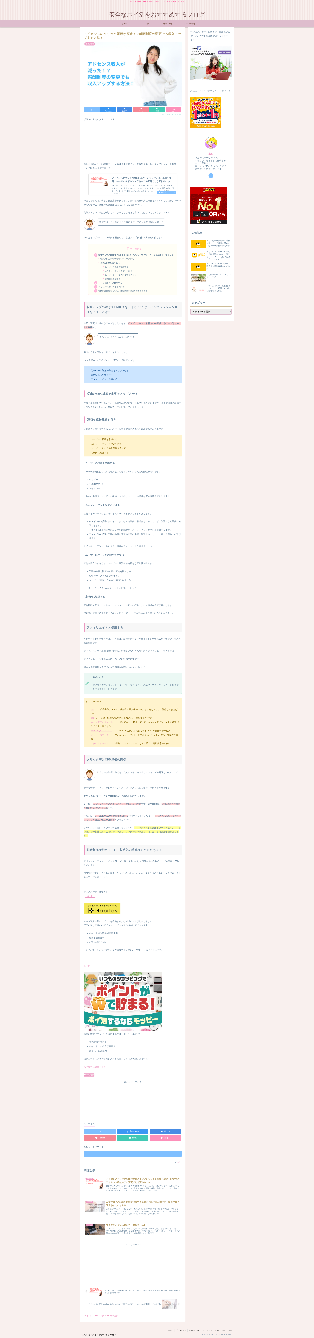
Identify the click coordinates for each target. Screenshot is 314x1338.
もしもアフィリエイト (102, 722)
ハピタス (90, 896)
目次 (130, 248)
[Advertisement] (133, 141)
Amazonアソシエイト (101, 730)
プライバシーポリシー (223, 1330)
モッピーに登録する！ (95, 1066)
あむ (211, 153)
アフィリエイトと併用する (110, 283)
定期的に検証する (112, 279)
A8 (92, 709)
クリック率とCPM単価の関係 (111, 287)
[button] (173, 109)
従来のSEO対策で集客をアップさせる (117, 259)
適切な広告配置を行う (110, 263)
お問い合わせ (194, 1330)
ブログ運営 (90, 1075)
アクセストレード (100, 743)
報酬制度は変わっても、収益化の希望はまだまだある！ (122, 291)
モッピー (88, 966)
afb (92, 718)
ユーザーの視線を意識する (116, 267)
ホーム (170, 1330)
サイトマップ (207, 1330)
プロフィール (181, 1330)
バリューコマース (100, 735)
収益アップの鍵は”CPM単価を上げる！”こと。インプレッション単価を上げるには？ (135, 255)
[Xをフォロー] (133, 1154)
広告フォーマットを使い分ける (118, 271)
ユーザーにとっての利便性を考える (120, 275)
